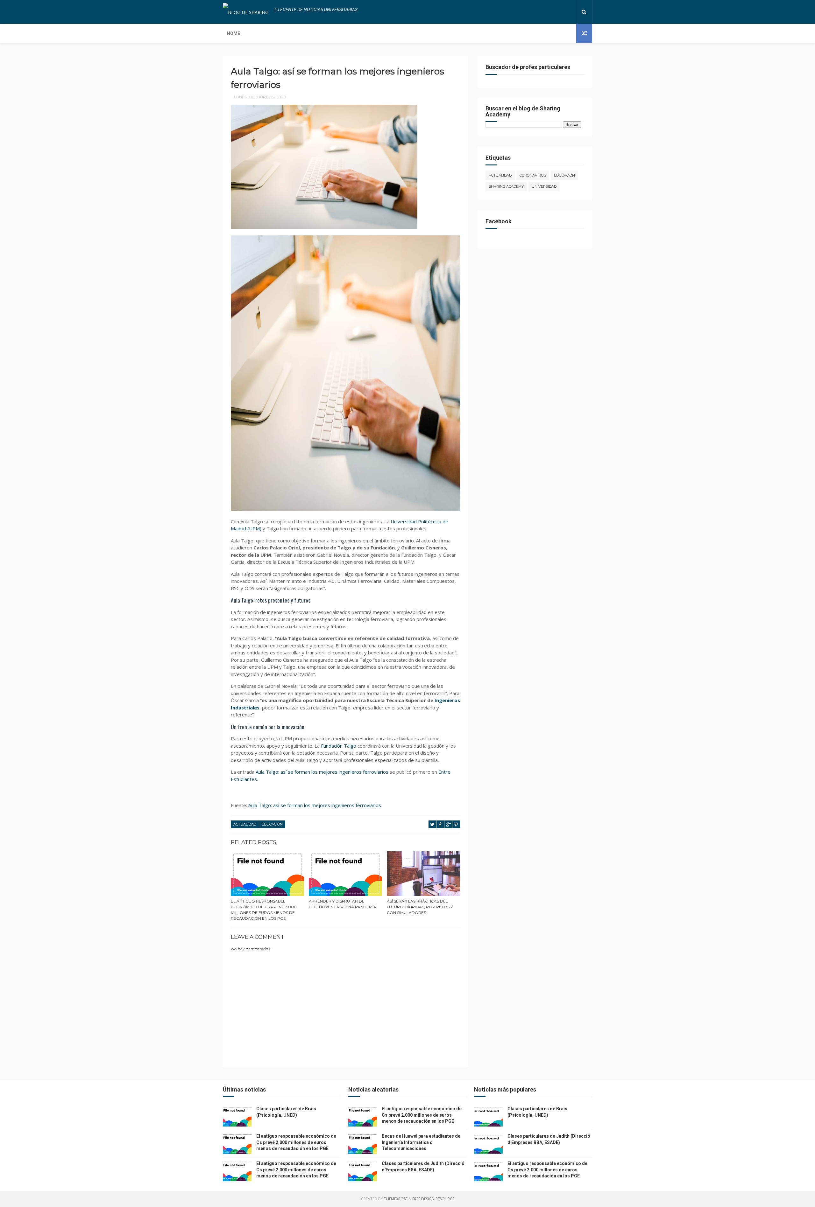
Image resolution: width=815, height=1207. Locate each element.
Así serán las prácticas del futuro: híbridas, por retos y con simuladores (420, 907)
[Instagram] (564, 12)
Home (233, 33)
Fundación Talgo (338, 746)
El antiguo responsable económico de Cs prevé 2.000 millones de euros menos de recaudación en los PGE (264, 910)
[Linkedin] (559, 12)
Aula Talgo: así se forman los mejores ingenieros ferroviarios (322, 772)
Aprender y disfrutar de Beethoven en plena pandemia (342, 904)
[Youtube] (569, 12)
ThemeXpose (396, 1199)
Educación (272, 824)
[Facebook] (549, 12)
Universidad (544, 186)
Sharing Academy (506, 186)
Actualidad (244, 824)
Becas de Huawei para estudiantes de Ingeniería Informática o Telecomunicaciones (421, 1142)
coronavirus (533, 175)
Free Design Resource (433, 1199)
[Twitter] (554, 12)
